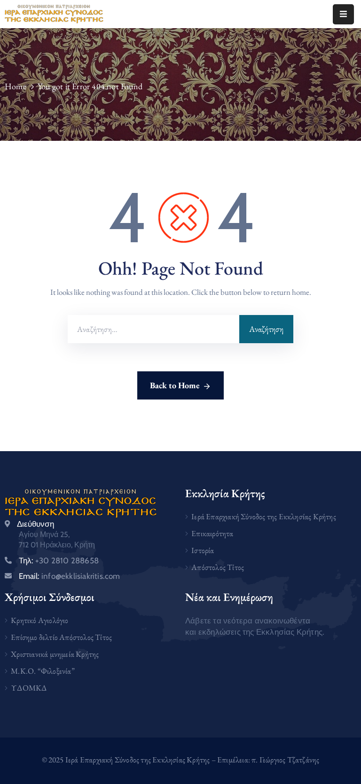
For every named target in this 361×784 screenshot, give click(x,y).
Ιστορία (202, 550)
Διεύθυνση (35, 524)
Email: (69, 576)
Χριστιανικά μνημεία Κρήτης (55, 654)
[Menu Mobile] (343, 14)
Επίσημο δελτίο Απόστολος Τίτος (61, 637)
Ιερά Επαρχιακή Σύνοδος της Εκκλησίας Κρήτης (263, 516)
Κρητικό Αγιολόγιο (39, 620)
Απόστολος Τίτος (217, 567)
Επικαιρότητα (212, 533)
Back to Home (175, 385)
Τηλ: (59, 560)
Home (15, 86)
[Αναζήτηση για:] (153, 329)
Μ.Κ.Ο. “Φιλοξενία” (43, 671)
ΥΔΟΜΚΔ (29, 688)
